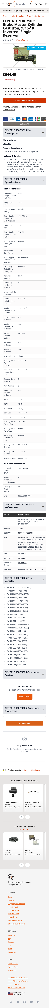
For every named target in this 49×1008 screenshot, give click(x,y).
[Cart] (46, 4)
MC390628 (22, 562)
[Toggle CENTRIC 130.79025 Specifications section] (43, 180)
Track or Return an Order (18, 977)
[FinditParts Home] (9, 4)
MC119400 (30, 569)
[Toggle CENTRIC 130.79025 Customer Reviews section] (43, 674)
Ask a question (24, 723)
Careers (11, 942)
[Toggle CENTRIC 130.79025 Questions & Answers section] (43, 709)
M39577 (21, 533)
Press (10, 949)
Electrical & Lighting (12, 10)
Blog (9, 939)
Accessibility (12, 970)
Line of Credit (13, 907)
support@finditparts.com (18, 981)
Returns (11, 900)
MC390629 (22, 558)
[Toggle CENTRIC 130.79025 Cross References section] (43, 506)
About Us (11, 935)
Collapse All (24, 124)
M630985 (29, 533)
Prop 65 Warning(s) (32, 770)
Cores (10, 897)
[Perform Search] (29, 4)
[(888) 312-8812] (40, 4)
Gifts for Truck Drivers (16, 924)
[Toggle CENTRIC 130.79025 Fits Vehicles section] (43, 579)
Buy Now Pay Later (15, 920)
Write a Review (22, 40)
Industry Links (13, 914)
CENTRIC (7, 143)
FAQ (9, 945)
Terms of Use (13, 963)
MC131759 (30, 537)
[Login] (35, 4)
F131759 (21, 537)
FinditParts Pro (13, 910)
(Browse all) (24, 829)
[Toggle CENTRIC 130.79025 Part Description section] (43, 132)
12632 (20, 528)
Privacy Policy (13, 967)
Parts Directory (13, 917)
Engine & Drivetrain (34, 10)
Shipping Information (16, 904)
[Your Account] (35, 4)
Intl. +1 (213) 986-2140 (16, 987)
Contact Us (12, 952)
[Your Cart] (46, 4)
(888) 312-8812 (13, 984)
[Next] (27, 817)
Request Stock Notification (24, 100)
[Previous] (21, 817)
